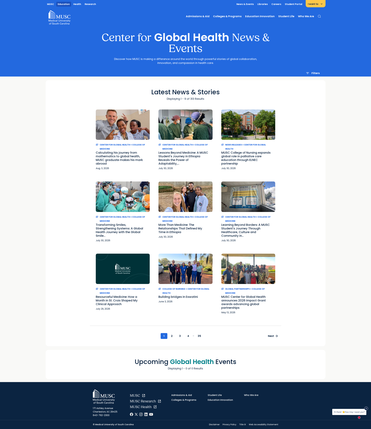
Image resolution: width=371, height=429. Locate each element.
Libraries (262, 4)
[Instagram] (141, 414)
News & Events (245, 4)
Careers (276, 4)
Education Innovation (260, 16)
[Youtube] (151, 414)
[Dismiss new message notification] (366, 408)
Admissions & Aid (197, 16)
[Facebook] (131, 414)
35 (199, 336)
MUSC (50, 4)
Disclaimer (214, 424)
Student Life (286, 16)
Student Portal (293, 4)
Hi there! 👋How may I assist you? (349, 412)
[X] (136, 414)
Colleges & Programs (227, 16)
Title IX (242, 424)
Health (77, 4)
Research (90, 4)
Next (273, 336)
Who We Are (306, 16)
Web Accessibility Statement (263, 424)
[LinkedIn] (146, 414)
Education (64, 4)
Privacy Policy (229, 424)
